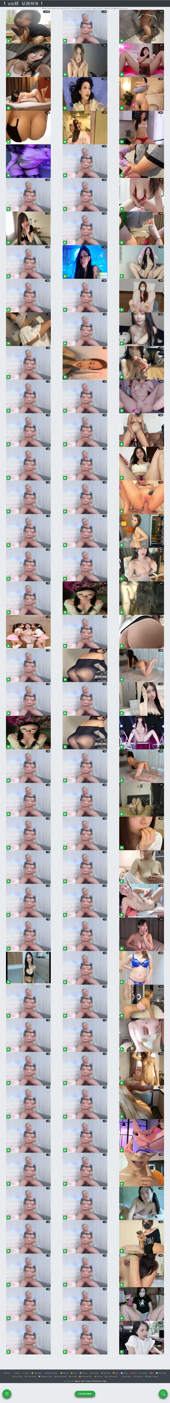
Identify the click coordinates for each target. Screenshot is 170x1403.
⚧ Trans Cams (30, 1376)
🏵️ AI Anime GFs (85, 1376)
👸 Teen (74, 1373)
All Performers (96, 1381)
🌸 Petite (124, 1373)
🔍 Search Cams (151, 1376)
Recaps (88, 1381)
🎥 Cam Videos (125, 1376)
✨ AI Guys (98, 1376)
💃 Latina (25, 1373)
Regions (77, 1381)
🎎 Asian (6, 1373)
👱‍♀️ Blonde (83, 1373)
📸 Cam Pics (138, 1376)
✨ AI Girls (73, 1376)
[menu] (6, 1393)
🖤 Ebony (16, 1373)
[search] (163, 1393)
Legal (104, 1381)
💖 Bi (152, 1373)
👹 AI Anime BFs (111, 1376)
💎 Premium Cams (45, 1376)
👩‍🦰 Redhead (105, 1373)
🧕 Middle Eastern (51, 1373)
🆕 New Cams (161, 1373)
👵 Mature (64, 1373)
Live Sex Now (85, 1393)
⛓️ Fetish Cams (60, 1376)
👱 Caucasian (36, 1373)
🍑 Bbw (115, 1373)
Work (83, 1381)
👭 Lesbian (143, 1373)
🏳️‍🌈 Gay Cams (17, 1376)
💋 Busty (133, 1373)
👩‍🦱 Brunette (94, 1373)
